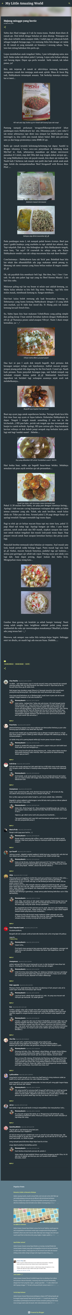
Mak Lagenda (14, 985)
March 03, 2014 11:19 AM (33, 898)
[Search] (46, 3)
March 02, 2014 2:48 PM (32, 700)
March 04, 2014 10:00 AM (33, 1048)
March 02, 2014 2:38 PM (25, 681)
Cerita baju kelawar (20, 1292)
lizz (10, 1007)
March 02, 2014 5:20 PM (23, 763)
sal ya (11, 1105)
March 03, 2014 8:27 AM (32, 805)
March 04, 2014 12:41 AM (19, 1007)
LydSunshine (13, 1074)
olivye (27, 664)
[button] (5, 27)
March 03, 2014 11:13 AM (20, 875)
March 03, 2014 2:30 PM (25, 961)
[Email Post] (5, 662)
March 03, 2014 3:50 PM (32, 992)
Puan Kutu (13, 725)
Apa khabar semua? (19, 1242)
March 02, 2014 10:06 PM (24, 851)
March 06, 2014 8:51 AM (32, 1148)
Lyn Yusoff (13, 851)
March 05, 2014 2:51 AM (20, 1105)
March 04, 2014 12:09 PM (26, 1074)
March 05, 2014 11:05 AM (33, 1111)
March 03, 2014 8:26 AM (32, 773)
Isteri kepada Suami (16, 927)
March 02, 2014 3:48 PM (24, 725)
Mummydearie (20, 700)
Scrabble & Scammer (20, 1224)
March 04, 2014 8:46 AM (32, 1018)
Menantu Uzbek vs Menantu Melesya (25, 1192)
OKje (11, 875)
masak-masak (19, 664)
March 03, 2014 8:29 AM (32, 859)
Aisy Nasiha (13, 681)
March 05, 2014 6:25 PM (27, 1127)
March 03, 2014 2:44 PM (32, 969)
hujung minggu (8, 664)
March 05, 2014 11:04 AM (33, 1087)
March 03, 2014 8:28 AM (32, 835)
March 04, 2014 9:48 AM (22, 1039)
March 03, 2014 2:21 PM (31, 927)
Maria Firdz (13, 829)
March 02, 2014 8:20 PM (25, 789)
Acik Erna (12, 764)
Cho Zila (12, 1039)
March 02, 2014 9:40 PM (24, 829)
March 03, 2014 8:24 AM (32, 742)
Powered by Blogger (37, 1312)
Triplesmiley (13, 939)
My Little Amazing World (24, 3)
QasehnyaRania (14, 1127)
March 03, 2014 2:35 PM (32, 942)
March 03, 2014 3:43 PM (26, 985)
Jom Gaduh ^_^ (18, 1274)
